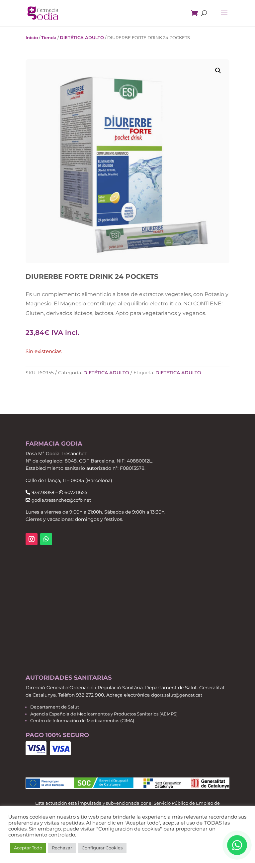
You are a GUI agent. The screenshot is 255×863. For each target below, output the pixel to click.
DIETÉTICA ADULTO (82, 37)
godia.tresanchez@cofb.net (61, 500)
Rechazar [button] (62, 847)
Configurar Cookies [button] (102, 847)
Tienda (48, 37)
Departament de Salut (54, 706)
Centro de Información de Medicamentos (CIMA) (82, 720)
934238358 (43, 492)
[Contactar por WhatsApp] (237, 845)
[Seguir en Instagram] (32, 539)
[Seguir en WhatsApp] (46, 539)
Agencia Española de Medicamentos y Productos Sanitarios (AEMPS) (104, 713)
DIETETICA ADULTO (178, 373)
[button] (218, 71)
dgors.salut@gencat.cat (176, 695)
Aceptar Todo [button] (28, 847)
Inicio (32, 37)
